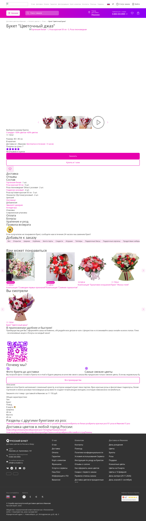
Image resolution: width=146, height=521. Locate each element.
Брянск (66, 432)
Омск (27, 430)
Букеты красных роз (98, 423)
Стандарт (10, 132)
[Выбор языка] (108, 4)
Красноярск (30, 432)
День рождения (116, 444)
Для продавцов (63, 4)
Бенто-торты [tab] (48, 241)
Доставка (39, 4)
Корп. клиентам (75, 4)
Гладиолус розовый (15, 190)
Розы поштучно (64, 423)
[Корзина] (138, 13)
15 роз (127, 423)
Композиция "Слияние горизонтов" (62, 285)
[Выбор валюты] (113, 4)
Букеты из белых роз (80, 423)
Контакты (85, 4)
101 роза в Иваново (115, 423)
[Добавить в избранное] (10, 169)
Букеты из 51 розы (49, 423)
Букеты (112, 452)
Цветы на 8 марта (116, 468)
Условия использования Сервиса (89, 456)
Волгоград (80, 432)
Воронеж (34, 430)
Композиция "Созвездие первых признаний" (26, 285)
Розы (111, 456)
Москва (72, 432)
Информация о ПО (60, 476)
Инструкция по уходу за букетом (89, 460)
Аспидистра (11, 207)
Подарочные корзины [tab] (111, 241)
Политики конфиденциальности (89, 452)
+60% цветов (32, 132)
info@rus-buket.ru (16, 463)
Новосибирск (12, 430)
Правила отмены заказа (85, 476)
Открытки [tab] (17, 241)
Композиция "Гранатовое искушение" (94, 283)
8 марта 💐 (11, 407)
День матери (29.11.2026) (120, 476)
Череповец (20, 432)
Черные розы (12, 423)
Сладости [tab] (59, 241)
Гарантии (53, 4)
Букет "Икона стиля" (120, 283)
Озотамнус (11, 200)
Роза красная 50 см (14, 185)
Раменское (52, 432)
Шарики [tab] (27, 241)
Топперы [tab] (78, 241)
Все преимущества (73, 380)
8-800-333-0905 (15, 457)
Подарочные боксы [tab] (92, 241)
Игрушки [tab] (69, 241)
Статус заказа (124, 4)
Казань (56, 430)
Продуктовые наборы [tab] (131, 241)
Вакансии (56, 479)
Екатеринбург (41, 432)
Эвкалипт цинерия (14, 205)
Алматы (21, 430)
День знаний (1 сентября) (120, 479)
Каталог (14, 13)
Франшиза (56, 464)
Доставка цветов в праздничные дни (89, 481)
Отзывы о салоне (82, 464)
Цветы (112, 448)
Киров (60, 432)
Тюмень (88, 432)
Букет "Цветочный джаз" (17, 323)
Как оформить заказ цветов (87, 468)
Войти (137, 4)
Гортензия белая (13, 182)
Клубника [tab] (36, 241)
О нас (33, 4)
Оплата (46, 4)
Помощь (93, 4)
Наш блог (56, 472)
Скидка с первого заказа (85, 472)
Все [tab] (9, 241)
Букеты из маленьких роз (29, 423)
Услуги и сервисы (59, 468)
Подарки (113, 460)
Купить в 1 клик (73, 162)
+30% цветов (20, 132)
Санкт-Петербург (45, 430)
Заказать (73, 156)
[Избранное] (132, 13)
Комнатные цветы (117, 464)
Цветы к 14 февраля (117, 472)
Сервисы (101, 4)
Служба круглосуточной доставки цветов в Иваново (29, 503)
